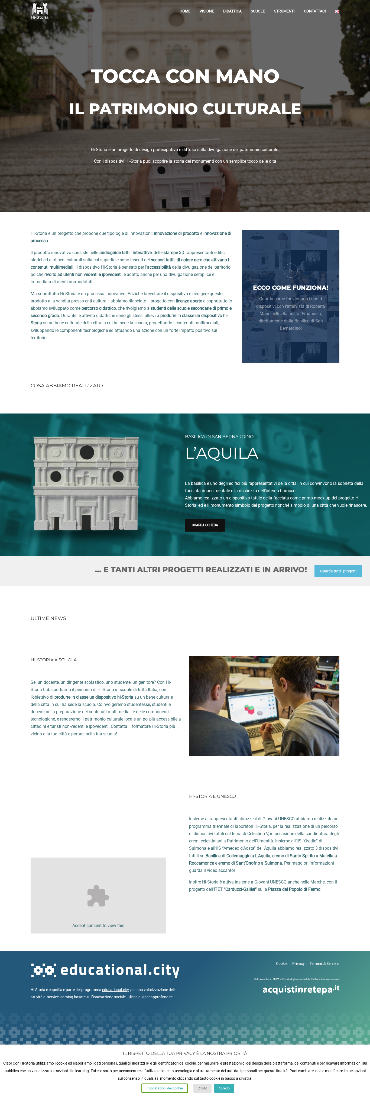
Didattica (232, 11)
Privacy (298, 963)
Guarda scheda (205, 525)
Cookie (281, 963)
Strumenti (284, 11)
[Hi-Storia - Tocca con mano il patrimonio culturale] (40, 11)
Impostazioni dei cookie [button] (165, 1088)
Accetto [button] (224, 1088)
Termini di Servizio (324, 963)
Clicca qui (136, 997)
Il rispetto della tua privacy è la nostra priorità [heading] (185, 1053)
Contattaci (315, 11)
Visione (207, 11)
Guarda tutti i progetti (338, 571)
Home (185, 11)
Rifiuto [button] (202, 1088)
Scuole (258, 11)
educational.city (115, 990)
